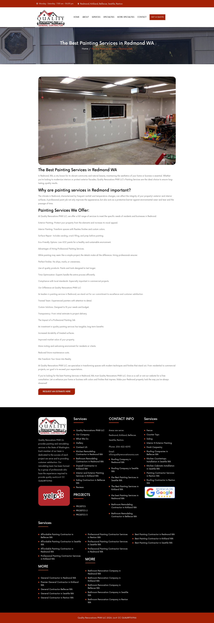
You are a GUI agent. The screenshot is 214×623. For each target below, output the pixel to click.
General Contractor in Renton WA (57, 598)
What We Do (82, 439)
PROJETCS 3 (82, 515)
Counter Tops (153, 434)
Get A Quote (157, 17)
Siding (150, 439)
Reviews (80, 487)
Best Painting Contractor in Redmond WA (155, 534)
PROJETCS (81, 506)
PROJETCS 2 (82, 510)
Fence (149, 430)
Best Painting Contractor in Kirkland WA (154, 538)
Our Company (82, 434)
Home (76, 17)
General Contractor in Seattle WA (57, 593)
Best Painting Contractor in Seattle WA (153, 543)
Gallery (79, 443)
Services (96, 17)
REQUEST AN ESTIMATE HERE (56, 391)
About (85, 17)
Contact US (81, 447)
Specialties (108, 17)
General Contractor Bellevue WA (56, 589)
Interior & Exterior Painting (159, 443)
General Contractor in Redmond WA (58, 578)
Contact (142, 17)
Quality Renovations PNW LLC (90, 430)
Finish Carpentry (154, 447)
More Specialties (125, 17)
